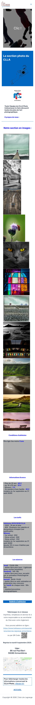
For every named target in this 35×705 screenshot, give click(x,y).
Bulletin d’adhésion (17, 601)
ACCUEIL (17, 690)
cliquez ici (19, 684)
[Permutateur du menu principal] (31, 4)
